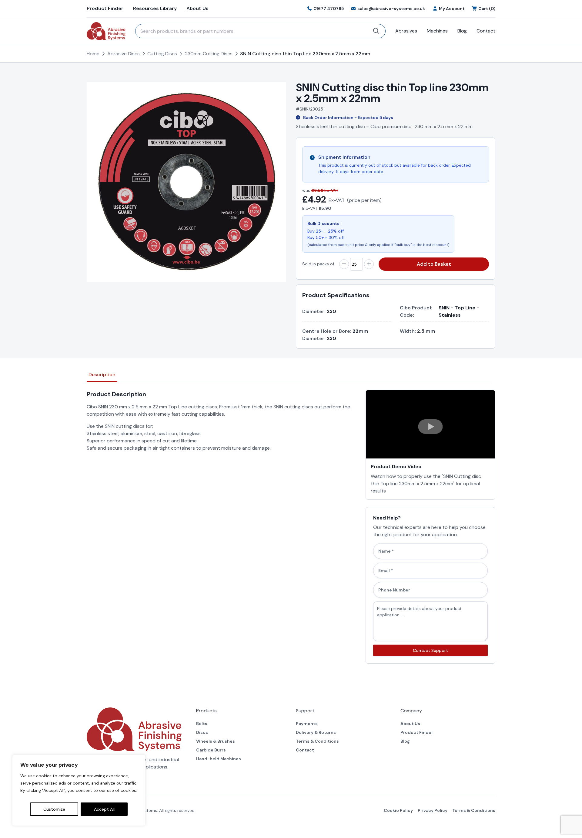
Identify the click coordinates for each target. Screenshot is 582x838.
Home (93, 53)
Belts (201, 723)
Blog (462, 31)
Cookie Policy (398, 810)
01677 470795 (328, 8)
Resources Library (155, 8)
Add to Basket (434, 264)
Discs (202, 732)
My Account (452, 8)
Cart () (486, 8)
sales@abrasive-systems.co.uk (391, 8)
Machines (437, 31)
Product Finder (105, 8)
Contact (486, 31)
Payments (307, 723)
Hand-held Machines (218, 758)
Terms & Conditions (317, 741)
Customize (54, 809)
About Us (197, 8)
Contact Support (430, 650)
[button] (430, 426)
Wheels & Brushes (215, 741)
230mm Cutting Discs (208, 53)
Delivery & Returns (316, 732)
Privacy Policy (432, 810)
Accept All (104, 809)
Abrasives (406, 31)
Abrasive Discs (123, 53)
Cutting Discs (162, 53)
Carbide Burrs (211, 750)
